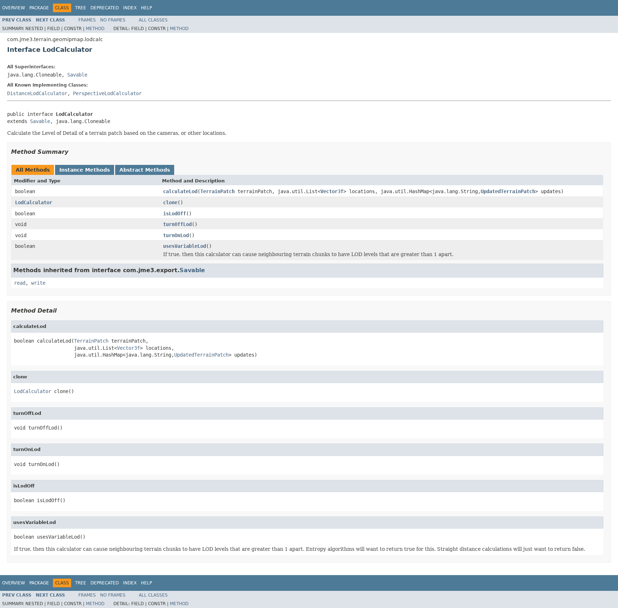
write (38, 283)
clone (170, 202)
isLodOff (174, 213)
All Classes (153, 20)
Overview (13, 7)
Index (130, 7)
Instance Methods (84, 170)
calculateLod (180, 191)
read (19, 283)
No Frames (113, 20)
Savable (77, 75)
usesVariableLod (184, 246)
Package (39, 7)
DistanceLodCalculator (37, 93)
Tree (80, 7)
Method (95, 28)
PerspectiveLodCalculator (107, 93)
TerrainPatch (217, 191)
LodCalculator (33, 202)
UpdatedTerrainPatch (508, 191)
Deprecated (104, 7)
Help (146, 7)
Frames (87, 20)
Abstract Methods (144, 170)
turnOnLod (176, 235)
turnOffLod (177, 224)
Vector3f (331, 191)
